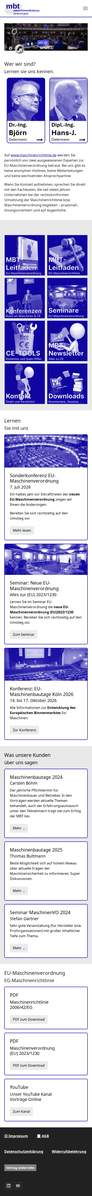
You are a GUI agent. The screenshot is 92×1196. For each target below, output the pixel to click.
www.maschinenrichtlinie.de (33, 155)
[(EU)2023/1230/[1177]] (24, 255)
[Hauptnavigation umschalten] (85, 8)
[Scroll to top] (82, 1186)
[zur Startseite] (22, 8)
